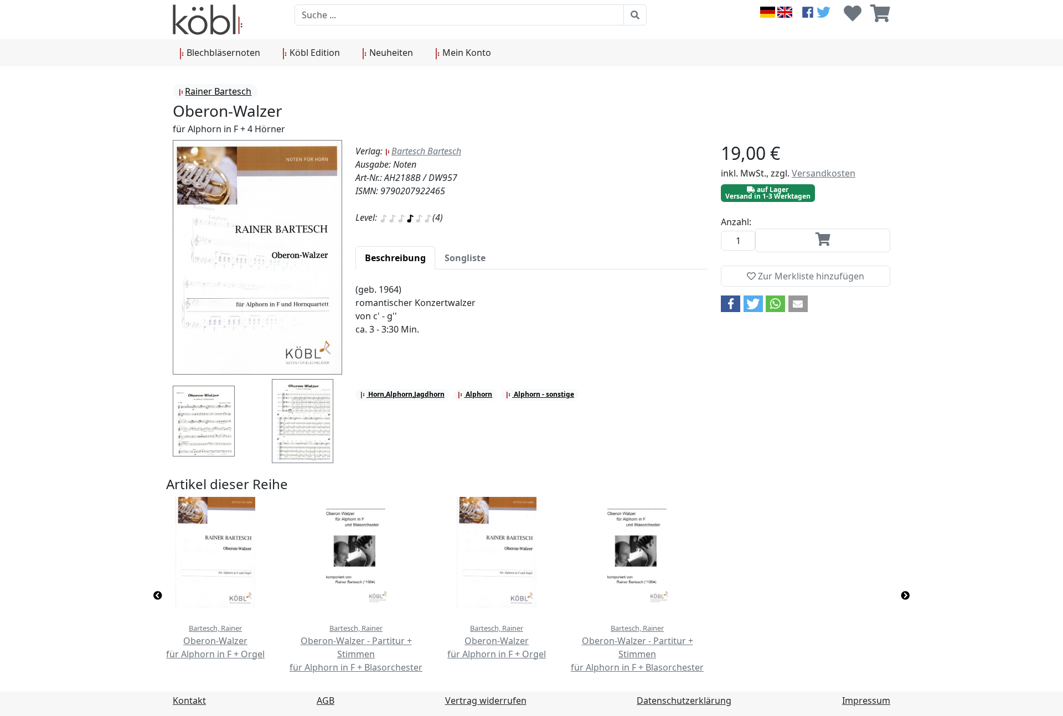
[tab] (395, 257)
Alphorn (478, 394)
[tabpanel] (531, 315)
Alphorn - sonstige (543, 394)
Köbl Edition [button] (313, 52)
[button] (730, 303)
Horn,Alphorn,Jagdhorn (406, 394)
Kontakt (189, 700)
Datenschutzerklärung (684, 700)
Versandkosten (823, 173)
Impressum (866, 700)
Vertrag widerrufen (486, 700)
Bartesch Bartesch (426, 151)
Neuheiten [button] (390, 52)
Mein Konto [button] (465, 52)
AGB (325, 700)
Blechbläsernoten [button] (222, 52)
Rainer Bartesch (218, 91)
